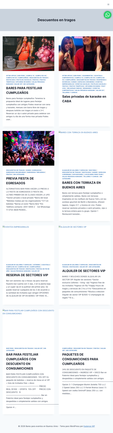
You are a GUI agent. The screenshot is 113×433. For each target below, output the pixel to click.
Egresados (36, 170)
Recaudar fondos (74, 88)
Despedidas (101, 80)
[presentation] (28, 53)
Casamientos (87, 75)
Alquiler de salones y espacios (75, 170)
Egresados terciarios (36, 172)
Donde (74, 82)
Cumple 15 (30, 75)
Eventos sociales (82, 84)
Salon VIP (18, 84)
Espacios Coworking (86, 82)
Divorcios (66, 82)
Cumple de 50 (11, 78)
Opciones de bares (23, 82)
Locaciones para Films (93, 174)
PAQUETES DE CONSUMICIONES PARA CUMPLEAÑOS (80, 359)
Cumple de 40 (41, 75)
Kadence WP (89, 426)
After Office (11, 75)
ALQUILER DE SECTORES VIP (83, 271)
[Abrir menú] (108, 4)
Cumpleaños (23, 78)
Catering (36, 265)
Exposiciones (78, 174)
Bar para (21, 75)
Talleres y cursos (69, 92)
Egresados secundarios (16, 172)
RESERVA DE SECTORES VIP (27, 275)
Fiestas (35, 80)
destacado (10, 80)
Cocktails (45, 265)
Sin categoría (29, 84)
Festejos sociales (23, 80)
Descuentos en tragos (39, 78)
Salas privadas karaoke (85, 90)
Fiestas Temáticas (76, 86)
